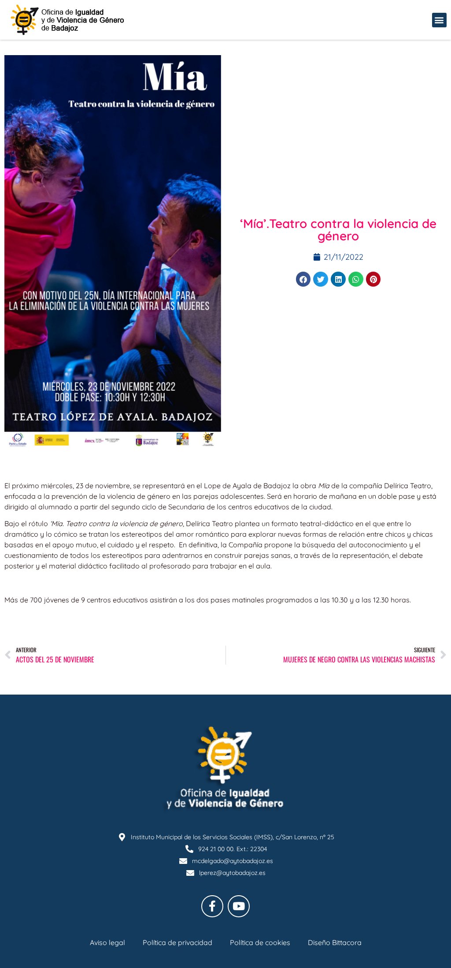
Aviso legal (107, 942)
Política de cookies (260, 942)
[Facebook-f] (212, 906)
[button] (439, 20)
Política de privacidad (177, 942)
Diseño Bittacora (335, 942)
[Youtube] (239, 906)
